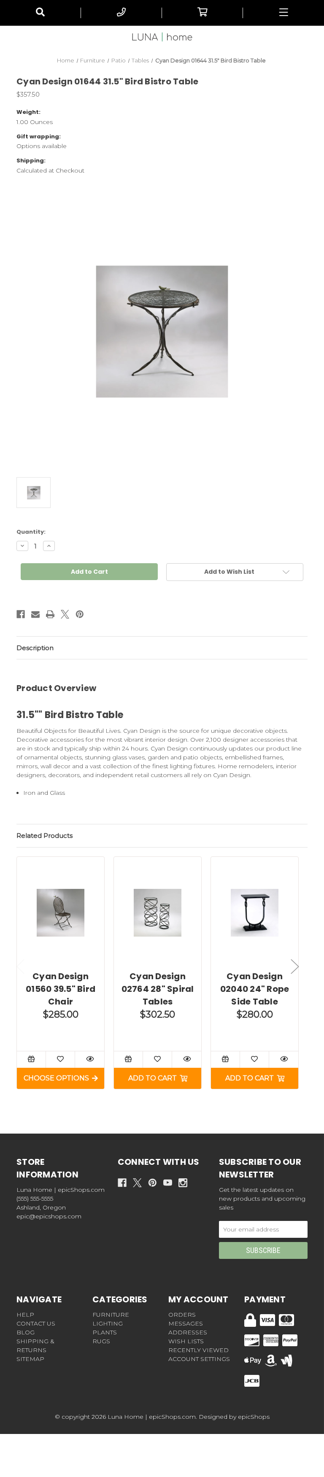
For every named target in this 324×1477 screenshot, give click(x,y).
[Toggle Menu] (283, 13)
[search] (40, 13)
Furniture (110, 1314)
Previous (20, 967)
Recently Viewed (198, 1350)
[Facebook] (20, 614)
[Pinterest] (80, 614)
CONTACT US (35, 1323)
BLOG (25, 1332)
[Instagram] (182, 1182)
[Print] (50, 614)
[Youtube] (167, 1182)
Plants (104, 1332)
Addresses (187, 1332)
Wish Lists (186, 1341)
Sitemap (30, 1359)
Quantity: (31, 532)
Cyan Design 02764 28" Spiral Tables (158, 988)
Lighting (107, 1323)
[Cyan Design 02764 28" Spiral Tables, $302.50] (157, 912)
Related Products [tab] (44, 836)
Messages (185, 1323)
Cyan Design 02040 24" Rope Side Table (254, 988)
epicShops (254, 1416)
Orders (182, 1314)
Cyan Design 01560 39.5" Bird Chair (60, 988)
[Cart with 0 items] (202, 13)
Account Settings (199, 1359)
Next (294, 967)
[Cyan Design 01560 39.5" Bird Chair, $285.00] (60, 912)
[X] (65, 614)
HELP (25, 1314)
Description (35, 648)
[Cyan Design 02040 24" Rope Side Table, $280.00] (254, 912)
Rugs (101, 1341)
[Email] (35, 614)
